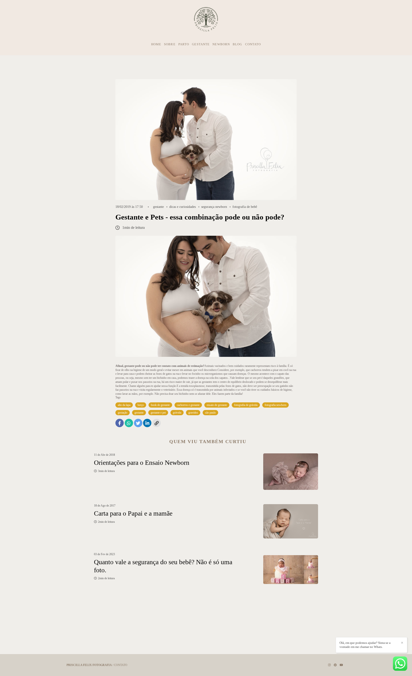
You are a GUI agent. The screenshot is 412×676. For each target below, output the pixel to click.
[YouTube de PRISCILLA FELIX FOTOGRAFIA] (341, 665)
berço (141, 405)
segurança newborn (214, 207)
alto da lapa (124, 405)
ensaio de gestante (217, 405)
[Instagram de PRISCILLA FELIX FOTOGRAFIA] (329, 665)
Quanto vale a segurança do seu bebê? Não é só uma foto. (163, 566)
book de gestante (160, 405)
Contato (120, 665)
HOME (156, 44)
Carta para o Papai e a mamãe (133, 513)
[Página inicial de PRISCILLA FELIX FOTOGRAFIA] (206, 19)
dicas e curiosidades (182, 207)
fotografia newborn (275, 405)
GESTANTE (201, 44)
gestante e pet (158, 412)
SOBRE (169, 44)
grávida (177, 412)
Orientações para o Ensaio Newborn (141, 462)
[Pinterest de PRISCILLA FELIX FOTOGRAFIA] (335, 665)
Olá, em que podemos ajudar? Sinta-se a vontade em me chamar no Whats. (365, 645)
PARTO (183, 44)
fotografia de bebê (244, 207)
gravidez (193, 412)
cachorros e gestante (188, 405)
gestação (122, 412)
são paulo (210, 412)
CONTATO (253, 44)
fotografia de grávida (246, 405)
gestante (158, 207)
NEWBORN (221, 44)
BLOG (237, 44)
